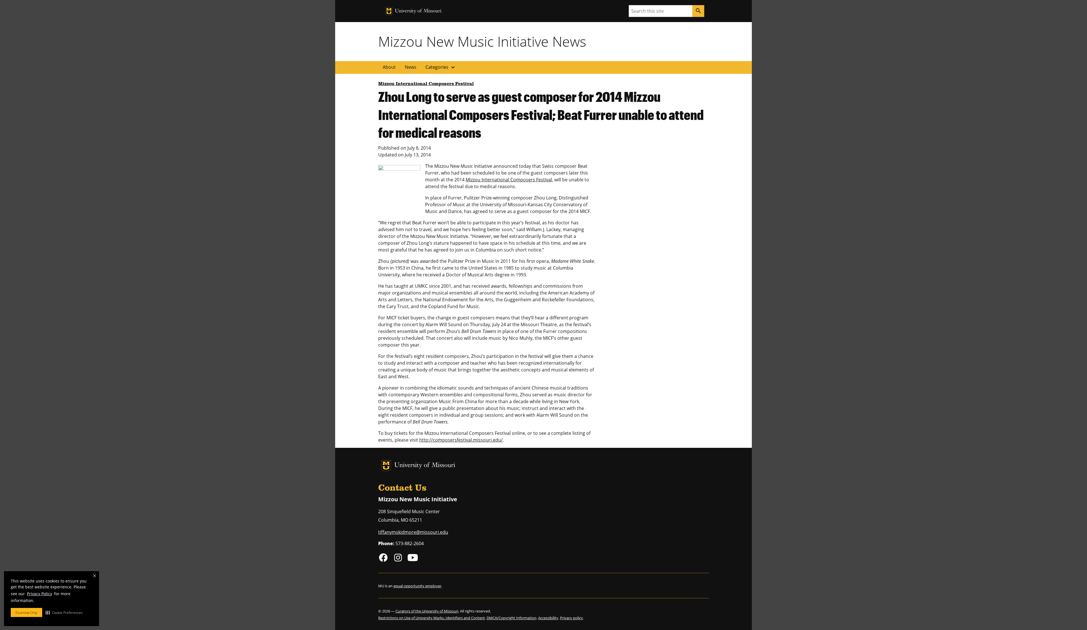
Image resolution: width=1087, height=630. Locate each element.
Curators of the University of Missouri (426, 611)
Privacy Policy (39, 593)
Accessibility (548, 617)
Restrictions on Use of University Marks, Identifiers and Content (431, 617)
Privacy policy (571, 617)
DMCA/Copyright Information (511, 617)
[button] (64, 612)
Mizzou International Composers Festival (426, 84)
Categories (440, 67)
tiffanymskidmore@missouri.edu (413, 532)
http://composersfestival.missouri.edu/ (461, 440)
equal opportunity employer (417, 585)
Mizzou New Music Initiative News (482, 41)
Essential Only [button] (26, 612)
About (389, 67)
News (410, 67)
